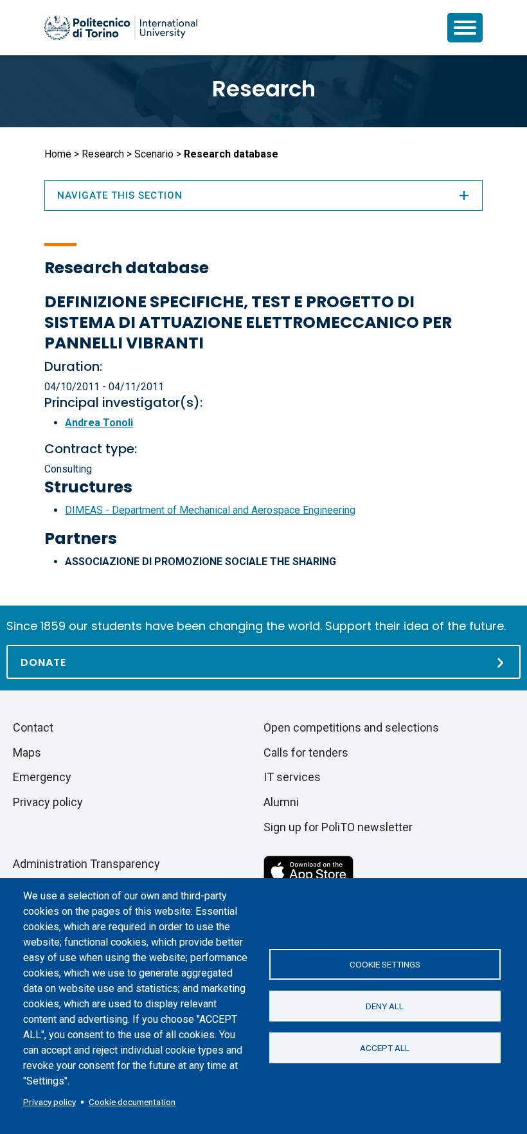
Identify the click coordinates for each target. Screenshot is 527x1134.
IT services (292, 777)
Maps (27, 752)
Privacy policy (49, 1102)
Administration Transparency (86, 863)
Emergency (42, 777)
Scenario (154, 154)
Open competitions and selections (351, 727)
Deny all (385, 1006)
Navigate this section (120, 195)
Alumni (281, 802)
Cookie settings (385, 964)
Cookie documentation (132, 1102)
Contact (33, 727)
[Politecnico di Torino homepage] (120, 27)
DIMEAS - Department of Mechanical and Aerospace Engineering (210, 510)
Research (264, 88)
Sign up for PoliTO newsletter (338, 827)
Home (57, 154)
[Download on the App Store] (308, 869)
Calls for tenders (306, 752)
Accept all (384, 1048)
